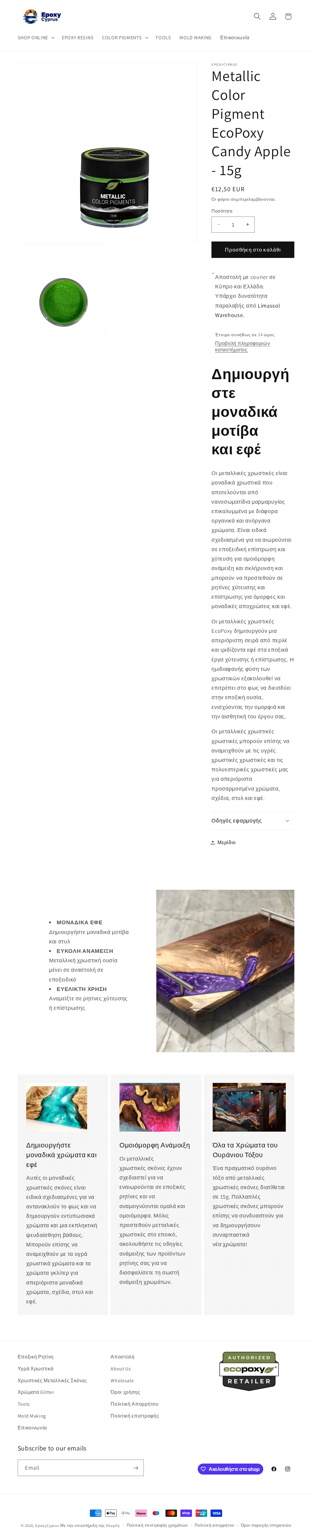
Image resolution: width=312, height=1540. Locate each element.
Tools (24, 1404)
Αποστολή (123, 1357)
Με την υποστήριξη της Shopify (90, 1525)
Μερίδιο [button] (227, 842)
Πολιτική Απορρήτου (134, 1404)
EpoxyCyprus (47, 1525)
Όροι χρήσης (125, 1392)
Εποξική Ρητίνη (36, 1357)
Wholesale (122, 1380)
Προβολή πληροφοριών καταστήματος (242, 346)
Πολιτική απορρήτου (214, 1525)
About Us (121, 1369)
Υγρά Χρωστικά (36, 1369)
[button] (35, 37)
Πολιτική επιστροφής (135, 1416)
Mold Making (32, 1416)
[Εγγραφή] (136, 1468)
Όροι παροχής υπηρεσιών (266, 1525)
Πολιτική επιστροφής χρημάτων (157, 1525)
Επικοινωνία (32, 1428)
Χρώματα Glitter (36, 1392)
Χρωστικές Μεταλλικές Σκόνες (52, 1380)
